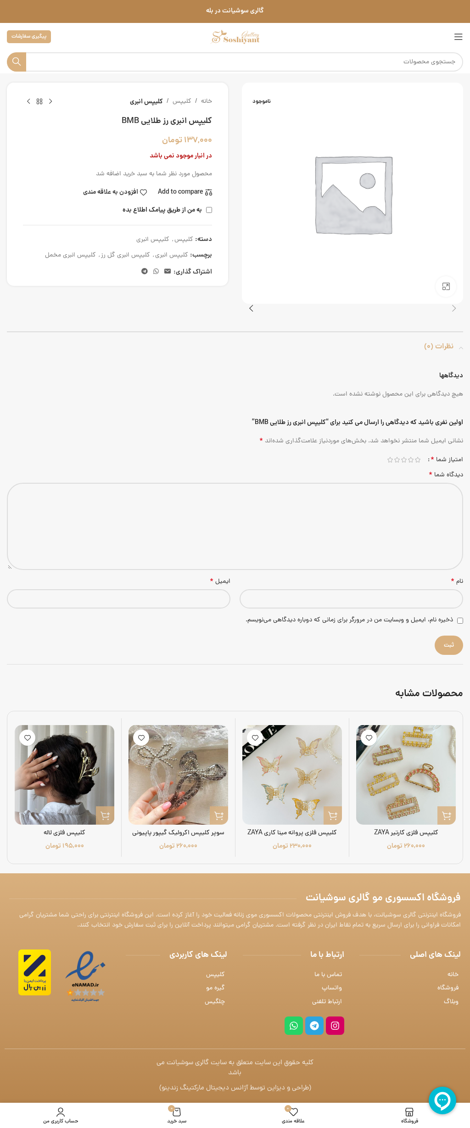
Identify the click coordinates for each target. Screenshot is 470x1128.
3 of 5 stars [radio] (403, 460)
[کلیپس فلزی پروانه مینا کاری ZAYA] (292, 775)
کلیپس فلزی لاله (64, 833)
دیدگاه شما (446, 475)
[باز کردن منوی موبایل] (458, 37)
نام (457, 582)
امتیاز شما (447, 459)
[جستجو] (16, 62)
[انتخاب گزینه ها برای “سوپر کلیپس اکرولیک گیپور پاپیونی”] (219, 815)
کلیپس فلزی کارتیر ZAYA (406, 833)
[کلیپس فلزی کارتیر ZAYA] (406, 775)
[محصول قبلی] (50, 101)
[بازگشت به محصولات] (39, 101)
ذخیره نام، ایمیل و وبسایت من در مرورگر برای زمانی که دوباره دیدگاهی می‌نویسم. (349, 620)
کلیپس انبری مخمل (70, 255)
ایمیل (220, 582)
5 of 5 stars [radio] (389, 460)
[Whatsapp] (294, 1025)
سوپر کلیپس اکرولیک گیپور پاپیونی (178, 833)
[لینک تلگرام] (145, 272)
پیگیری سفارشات (28, 36)
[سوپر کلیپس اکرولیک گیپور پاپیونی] (178, 775)
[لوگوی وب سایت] (235, 37)
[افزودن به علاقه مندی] (369, 738)
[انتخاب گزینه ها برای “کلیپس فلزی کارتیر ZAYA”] (446, 815)
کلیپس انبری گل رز (125, 255)
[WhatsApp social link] (156, 272)
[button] (454, 308)
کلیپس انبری (146, 102)
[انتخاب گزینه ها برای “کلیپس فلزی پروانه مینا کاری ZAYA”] (333, 815)
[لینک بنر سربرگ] (235, 11)
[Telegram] (314, 1025)
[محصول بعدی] (28, 101)
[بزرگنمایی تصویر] (446, 286)
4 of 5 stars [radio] (396, 460)
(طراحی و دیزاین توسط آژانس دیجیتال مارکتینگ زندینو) (235, 1088)
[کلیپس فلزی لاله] (64, 775)
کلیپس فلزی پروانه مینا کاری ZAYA (292, 833)
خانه (206, 101)
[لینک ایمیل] (167, 272)
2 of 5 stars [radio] (410, 460)
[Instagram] (335, 1025)
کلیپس (182, 101)
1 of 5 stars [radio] (417, 460)
